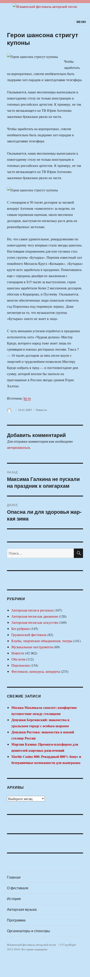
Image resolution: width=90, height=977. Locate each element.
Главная (14, 877)
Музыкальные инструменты (32, 647)
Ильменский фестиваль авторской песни (31, 945)
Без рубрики (20, 628)
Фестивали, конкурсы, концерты (35, 671)
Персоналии (20, 665)
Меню (81, 22)
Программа (16, 920)
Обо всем (18, 659)
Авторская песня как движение (34, 616)
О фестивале (17, 887)
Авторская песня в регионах (32, 610)
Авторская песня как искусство (34, 622)
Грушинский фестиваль (29, 634)
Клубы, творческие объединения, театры (41, 640)
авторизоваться (18, 447)
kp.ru (27, 398)
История (14, 898)
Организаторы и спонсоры (28, 930)
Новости (41, 410)
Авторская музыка (22, 909)
